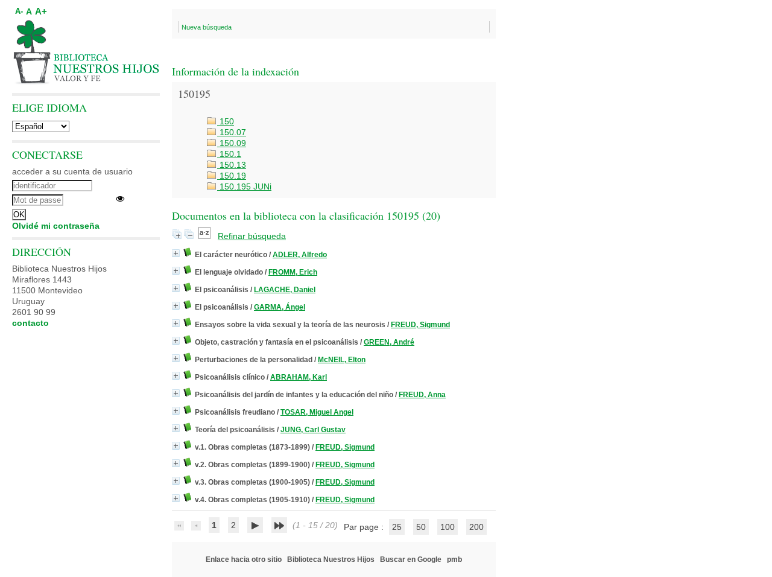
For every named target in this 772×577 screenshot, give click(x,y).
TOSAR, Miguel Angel (316, 412)
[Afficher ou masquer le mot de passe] (120, 198)
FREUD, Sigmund (420, 324)
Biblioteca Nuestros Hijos (331, 559)
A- (19, 11)
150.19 (231, 175)
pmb (454, 559)
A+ (41, 11)
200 (476, 527)
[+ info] (176, 253)
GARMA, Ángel (279, 307)
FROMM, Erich (292, 272)
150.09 (231, 143)
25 (397, 527)
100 (447, 527)
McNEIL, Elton (341, 359)
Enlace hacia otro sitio (244, 559)
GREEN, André (389, 342)
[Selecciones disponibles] (205, 236)
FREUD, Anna (422, 395)
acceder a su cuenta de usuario (72, 171)
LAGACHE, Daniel (284, 289)
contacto (30, 323)
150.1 (229, 154)
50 (421, 527)
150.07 (231, 132)
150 (225, 121)
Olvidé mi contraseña (56, 226)
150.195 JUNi (244, 186)
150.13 (231, 165)
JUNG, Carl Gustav (313, 430)
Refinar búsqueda (252, 236)
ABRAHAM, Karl (298, 377)
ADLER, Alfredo (300, 254)
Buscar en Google (410, 559)
